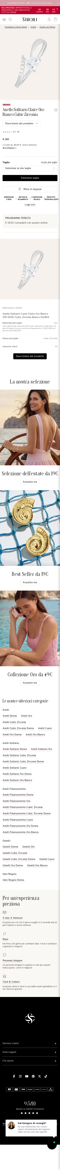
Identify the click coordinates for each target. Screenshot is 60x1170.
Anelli (33, 27)
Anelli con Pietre (47, 27)
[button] (30, 201)
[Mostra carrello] (55, 19)
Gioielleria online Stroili (16, 27)
